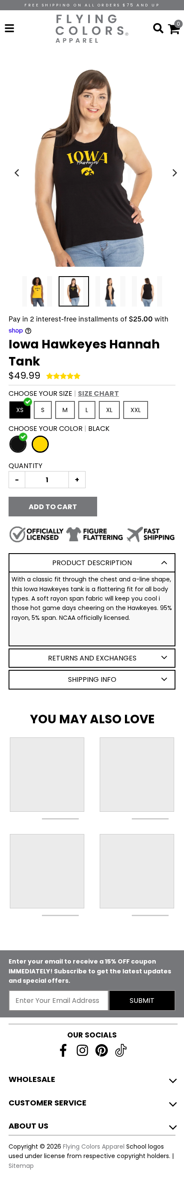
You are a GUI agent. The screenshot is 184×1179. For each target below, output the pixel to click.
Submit (142, 1000)
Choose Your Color (59, 428)
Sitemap (21, 1165)
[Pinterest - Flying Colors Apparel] (102, 1050)
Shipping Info (92, 679)
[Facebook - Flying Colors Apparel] (63, 1050)
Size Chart (98, 393)
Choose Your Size (64, 393)
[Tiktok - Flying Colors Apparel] (121, 1050)
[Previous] (18, 172)
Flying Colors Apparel (94, 1146)
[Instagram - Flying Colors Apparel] (82, 1050)
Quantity (25, 466)
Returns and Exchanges (92, 658)
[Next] (174, 172)
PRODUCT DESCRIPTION (92, 563)
